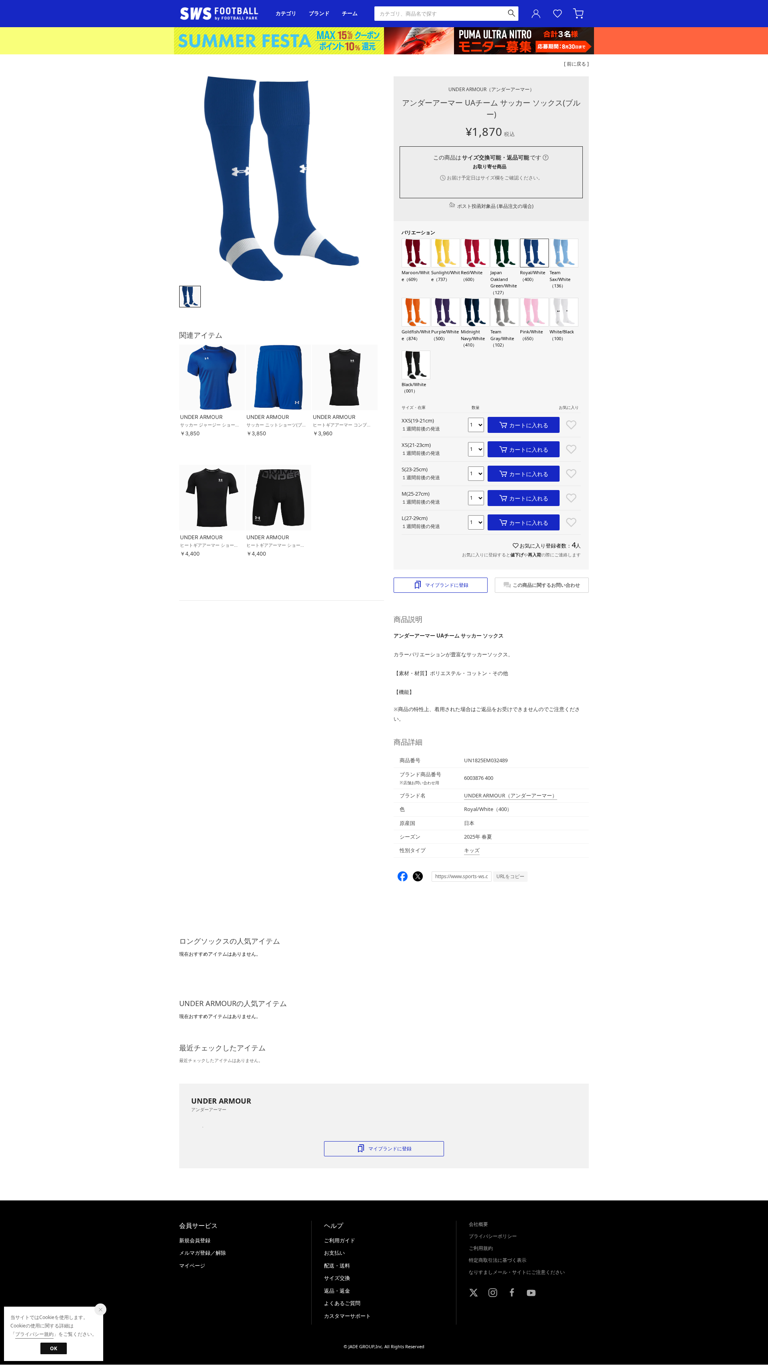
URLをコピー (510, 876)
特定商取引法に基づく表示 (497, 1260)
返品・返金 (337, 1290)
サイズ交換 (337, 1277)
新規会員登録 (194, 1240)
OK (53, 1348)
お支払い (334, 1252)
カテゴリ (286, 13)
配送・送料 (337, 1265)
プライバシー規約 (34, 1334)
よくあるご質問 (342, 1303)
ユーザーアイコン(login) (536, 13)
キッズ (472, 850)
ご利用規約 (481, 1248)
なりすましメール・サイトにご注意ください (517, 1272)
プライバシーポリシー (493, 1236)
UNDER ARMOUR (491, 89)
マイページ (192, 1265)
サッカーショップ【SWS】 (221, 14)
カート (579, 13)
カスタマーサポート (347, 1315)
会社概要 (478, 1224)
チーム (350, 13)
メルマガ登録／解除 (202, 1252)
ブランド (319, 13)
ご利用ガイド (339, 1240)
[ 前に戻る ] (576, 63)
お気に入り (557, 13)
